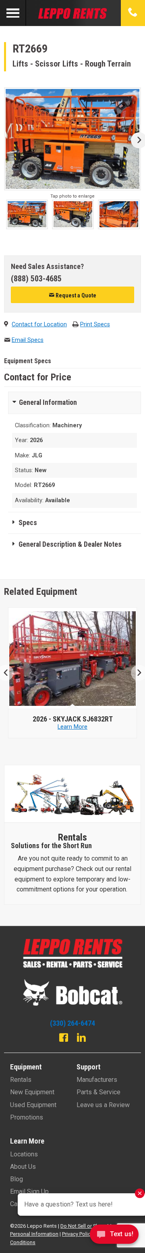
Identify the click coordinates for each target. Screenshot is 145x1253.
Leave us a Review (103, 1105)
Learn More (75, 727)
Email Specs (28, 340)
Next (136, 140)
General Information (48, 402)
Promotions (26, 1117)
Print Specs (95, 324)
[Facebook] (63, 1038)
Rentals (20, 1079)
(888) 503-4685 (36, 278)
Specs (28, 523)
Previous (9, 672)
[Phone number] (133, 12)
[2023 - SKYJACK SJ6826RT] (74, 658)
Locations (24, 1154)
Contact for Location (39, 324)
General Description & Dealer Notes (70, 544)
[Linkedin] (81, 1038)
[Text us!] (114, 1236)
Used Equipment (33, 1105)
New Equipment (32, 1092)
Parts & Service (98, 1092)
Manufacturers (97, 1079)
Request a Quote (75, 295)
